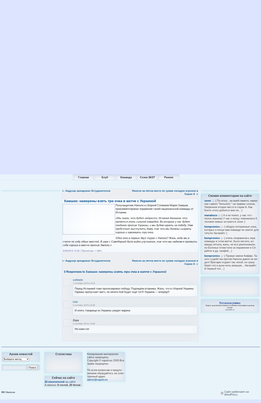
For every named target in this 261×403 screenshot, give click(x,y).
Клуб (105, 177)
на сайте (60, 381)
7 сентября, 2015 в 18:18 (84, 283)
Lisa (75, 301)
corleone (78, 279)
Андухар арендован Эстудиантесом (86, 190)
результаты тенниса (220, 305)
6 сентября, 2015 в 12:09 (84, 323)
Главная (83, 177)
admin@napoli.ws (97, 379)
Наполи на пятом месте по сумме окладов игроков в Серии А (165, 192)
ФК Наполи (8, 392)
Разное (168, 177)
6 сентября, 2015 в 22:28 (84, 305)
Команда (126, 177)
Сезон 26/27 (147, 177)
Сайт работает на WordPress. (236, 393)
